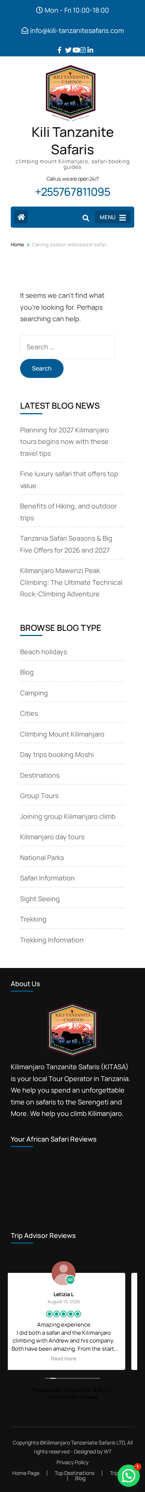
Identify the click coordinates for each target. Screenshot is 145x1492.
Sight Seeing (40, 898)
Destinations (39, 775)
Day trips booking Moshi (57, 754)
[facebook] (57, 44)
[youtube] (72, 44)
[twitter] (65, 44)
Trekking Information (52, 939)
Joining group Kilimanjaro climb (68, 816)
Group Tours (39, 795)
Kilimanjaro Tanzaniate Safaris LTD (84, 1442)
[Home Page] (21, 216)
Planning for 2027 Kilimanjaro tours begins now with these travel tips (64, 441)
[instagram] (80, 44)
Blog (27, 672)
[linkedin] (87, 44)
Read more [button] (84, 1358)
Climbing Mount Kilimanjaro (62, 733)
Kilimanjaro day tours (52, 836)
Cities (29, 713)
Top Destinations (74, 1472)
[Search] (86, 217)
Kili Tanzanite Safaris (73, 141)
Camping (34, 692)
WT (108, 1451)
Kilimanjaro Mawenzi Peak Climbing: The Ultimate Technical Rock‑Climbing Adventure (71, 582)
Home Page (25, 1472)
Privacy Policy (72, 1462)
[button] (128, 1476)
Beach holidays (43, 651)
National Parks (42, 857)
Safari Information (47, 877)
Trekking (33, 919)
